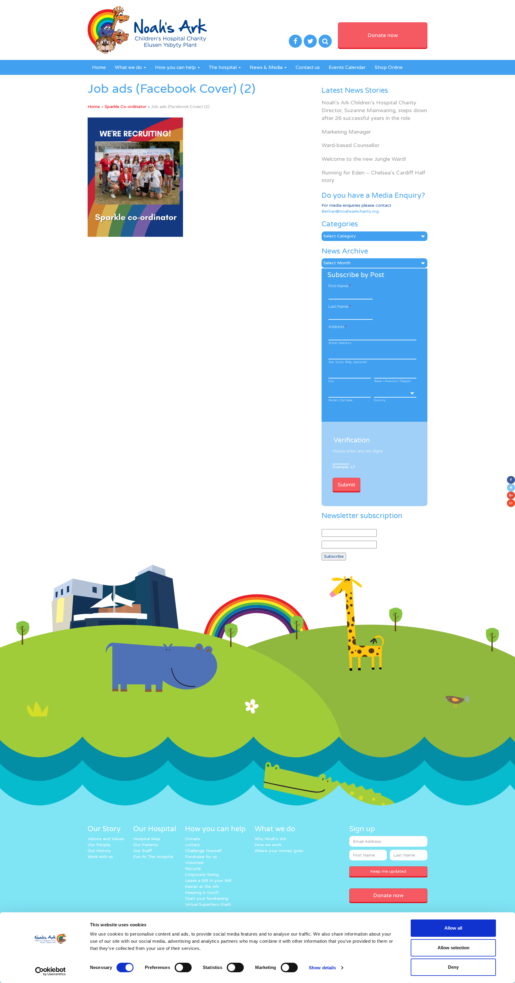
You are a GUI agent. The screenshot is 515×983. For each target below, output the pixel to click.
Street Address (339, 343)
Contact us (308, 67)
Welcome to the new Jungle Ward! (364, 159)
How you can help (176, 67)
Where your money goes (279, 850)
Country (379, 400)
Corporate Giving (202, 874)
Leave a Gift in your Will (208, 880)
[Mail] (511, 503)
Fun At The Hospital (153, 856)
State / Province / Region (392, 381)
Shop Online (389, 67)
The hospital (223, 67)
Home (99, 67)
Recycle (193, 868)
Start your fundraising (206, 898)
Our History (99, 850)
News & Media (267, 67)
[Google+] (511, 495)
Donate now (382, 35)
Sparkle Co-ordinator (125, 106)
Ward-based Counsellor (350, 145)
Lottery (192, 844)
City (331, 381)
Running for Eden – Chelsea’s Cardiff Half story (373, 176)
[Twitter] (511, 488)
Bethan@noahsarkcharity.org (350, 211)
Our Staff (142, 850)
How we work (268, 844)
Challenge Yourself (203, 850)
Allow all (453, 928)
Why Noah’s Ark (270, 838)
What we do (129, 67)
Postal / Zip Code (340, 400)
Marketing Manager (346, 132)
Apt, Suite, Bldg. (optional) (347, 362)
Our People (99, 844)
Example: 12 (344, 467)
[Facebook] (511, 480)
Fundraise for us (201, 856)
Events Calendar (347, 67)
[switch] (183, 967)
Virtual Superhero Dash (208, 904)
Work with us (100, 856)
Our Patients (146, 844)
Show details (322, 967)
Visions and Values (106, 838)
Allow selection (453, 947)
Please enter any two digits (358, 451)
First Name (339, 286)
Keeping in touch (202, 892)
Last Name (339, 306)
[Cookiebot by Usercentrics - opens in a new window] (50, 971)
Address (337, 326)
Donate (192, 838)
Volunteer (194, 862)
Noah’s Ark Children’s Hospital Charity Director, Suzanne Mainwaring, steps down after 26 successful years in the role (374, 110)
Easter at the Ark (202, 886)
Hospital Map (146, 838)
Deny (453, 967)
